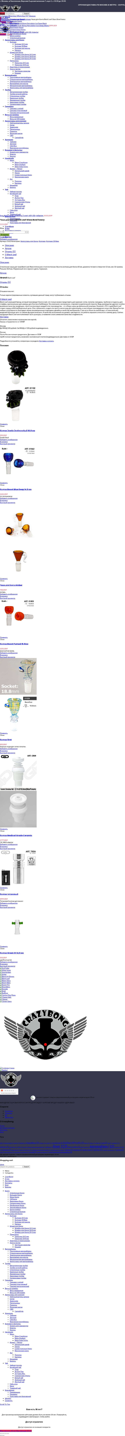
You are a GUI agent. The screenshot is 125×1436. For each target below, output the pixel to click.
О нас (2, 1126)
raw (109, 1143)
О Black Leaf (11, 254)
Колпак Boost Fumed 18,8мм (14, 644)
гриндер (6, 1150)
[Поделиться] (3, 1433)
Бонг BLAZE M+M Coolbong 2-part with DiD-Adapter (22, 215)
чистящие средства (22, 1152)
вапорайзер (102, 1146)
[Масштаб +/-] (8, 1433)
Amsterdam (9, 1143)
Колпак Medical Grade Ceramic (16, 835)
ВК (6, 1115)
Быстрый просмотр (7, 444)
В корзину (4, 235)
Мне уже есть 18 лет (8, 1431)
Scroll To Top (5, 1404)
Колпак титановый (9, 894)
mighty (98, 1143)
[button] (4, 442)
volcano (4, 1147)
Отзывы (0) (10, 251)
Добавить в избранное (9, 239)
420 (2, 1143)
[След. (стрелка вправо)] (3, 1435)
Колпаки (27, 19)
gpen (86, 1143)
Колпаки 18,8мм (52, 241)
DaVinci (68, 1142)
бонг (60, 1146)
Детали (8, 248)
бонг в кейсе (74, 1147)
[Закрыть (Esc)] (1, 1433)
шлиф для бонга (42, 1152)
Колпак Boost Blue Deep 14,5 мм (15, 489)
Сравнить (4, 237)
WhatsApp (9, 1117)
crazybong (57, 1143)
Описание (9, 245)
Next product (5, 30)
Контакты (3, 1130)
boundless (33, 1142)
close (2, 1164)
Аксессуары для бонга (15, 19)
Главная (3, 19)
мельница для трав (58, 1150)
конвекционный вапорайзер (41, 1150)
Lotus (92, 1143)
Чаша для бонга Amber (11, 585)
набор (69, 1150)
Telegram (8, 1113)
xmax (25, 1147)
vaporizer (116, 1143)
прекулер (87, 1150)
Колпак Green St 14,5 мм (12, 953)
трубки (120, 1150)
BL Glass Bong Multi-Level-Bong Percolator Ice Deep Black (24, 25)
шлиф (32, 1152)
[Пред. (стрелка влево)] (1, 1435)
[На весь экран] (6, 1433)
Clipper (42, 1143)
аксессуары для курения (36, 1147)
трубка (97, 1149)
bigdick (23, 1143)
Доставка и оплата (46, 341)
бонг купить (84, 1147)
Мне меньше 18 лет (24, 1431)
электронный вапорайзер (60, 1152)
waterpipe (13, 1147)
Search (26, 1167)
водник (118, 1147)
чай (2, 1152)
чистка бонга (9, 1152)
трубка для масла (109, 1150)
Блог (2, 1132)
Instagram (9, 1111)
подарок (77, 1150)
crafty (49, 1143)
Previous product (6, 21)
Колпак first (6, 739)
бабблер (48, 1147)
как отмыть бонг (26, 1150)
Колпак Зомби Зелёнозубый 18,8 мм (17, 430)
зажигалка (15, 1150)
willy (20, 1147)
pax (104, 1143)
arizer (17, 1143)
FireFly (79, 1142)
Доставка (9, 257)
